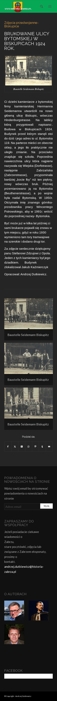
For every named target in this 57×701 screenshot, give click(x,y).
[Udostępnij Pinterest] (35, 446)
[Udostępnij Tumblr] (42, 446)
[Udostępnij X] (14, 446)
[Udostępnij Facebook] (7, 446)
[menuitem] (40, 6)
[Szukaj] (40, 6)
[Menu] (50, 6)
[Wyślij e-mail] (49, 446)
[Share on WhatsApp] (28, 446)
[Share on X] (21, 446)
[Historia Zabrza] (23, 6)
